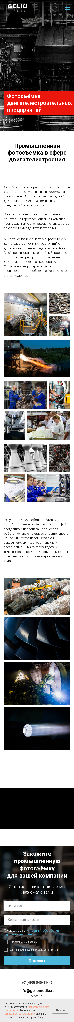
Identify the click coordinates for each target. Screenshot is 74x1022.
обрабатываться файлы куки (20, 1013)
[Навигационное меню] (67, 8)
